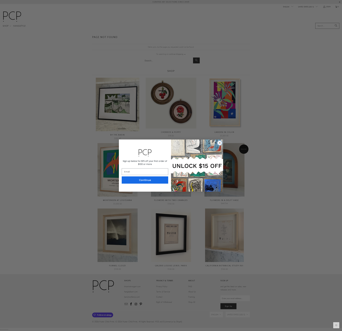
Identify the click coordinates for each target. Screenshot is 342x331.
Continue (145, 180)
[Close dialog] (219, 143)
